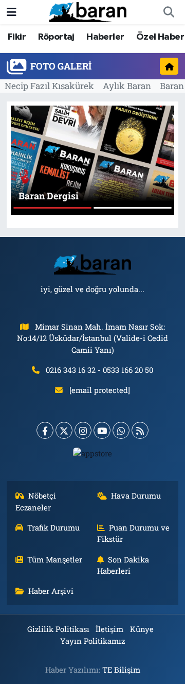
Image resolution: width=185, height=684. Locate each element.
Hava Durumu (136, 495)
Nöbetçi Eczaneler (36, 501)
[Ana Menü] (11, 12)
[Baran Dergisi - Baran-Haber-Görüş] (87, 11)
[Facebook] (44, 430)
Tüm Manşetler (54, 559)
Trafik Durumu (53, 527)
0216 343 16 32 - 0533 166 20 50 (99, 370)
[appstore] (93, 456)
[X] (63, 430)
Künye (142, 629)
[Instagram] (83, 430)
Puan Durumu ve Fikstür (133, 533)
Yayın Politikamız (92, 641)
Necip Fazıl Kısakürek (49, 86)
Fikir (17, 37)
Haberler (105, 37)
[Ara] (168, 12)
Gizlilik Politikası (58, 629)
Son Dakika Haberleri (123, 565)
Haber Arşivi (50, 591)
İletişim (109, 629)
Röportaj (56, 37)
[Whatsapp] (121, 430)
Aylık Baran (127, 86)
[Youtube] (102, 430)
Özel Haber (160, 37)
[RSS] (140, 430)
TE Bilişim (121, 669)
